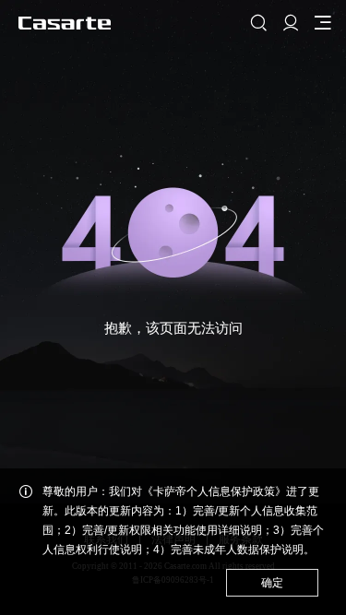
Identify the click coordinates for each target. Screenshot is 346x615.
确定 (272, 582)
